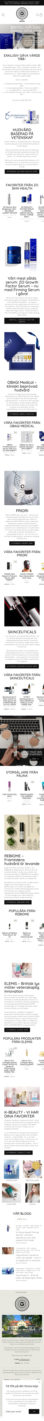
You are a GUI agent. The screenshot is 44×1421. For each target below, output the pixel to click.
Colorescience (20, 1248)
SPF (32, 1250)
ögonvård (30, 1227)
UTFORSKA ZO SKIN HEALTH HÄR (22, 171)
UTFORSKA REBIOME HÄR (17, 902)
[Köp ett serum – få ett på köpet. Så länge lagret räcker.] (8, 1271)
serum (34, 1270)
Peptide (28, 1270)
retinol (28, 1250)
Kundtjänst (21, 1292)
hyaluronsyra (34, 1225)
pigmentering (20, 1250)
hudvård (33, 1248)
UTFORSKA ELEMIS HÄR (17, 1030)
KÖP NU (36, 759)
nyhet (24, 1227)
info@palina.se (24, 1359)
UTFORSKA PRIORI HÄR (22, 543)
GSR (28, 1248)
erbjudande (20, 1268)
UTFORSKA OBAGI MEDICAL (22, 414)
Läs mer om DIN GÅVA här (21, 100)
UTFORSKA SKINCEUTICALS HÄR (22, 666)
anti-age (19, 1225)
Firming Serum (30, 1268)
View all (22, 1219)
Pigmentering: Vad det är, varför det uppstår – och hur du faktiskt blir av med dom (28, 1258)
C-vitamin (26, 1225)
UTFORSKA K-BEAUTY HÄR (18, 1152)
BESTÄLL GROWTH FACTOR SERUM (22, 321)
